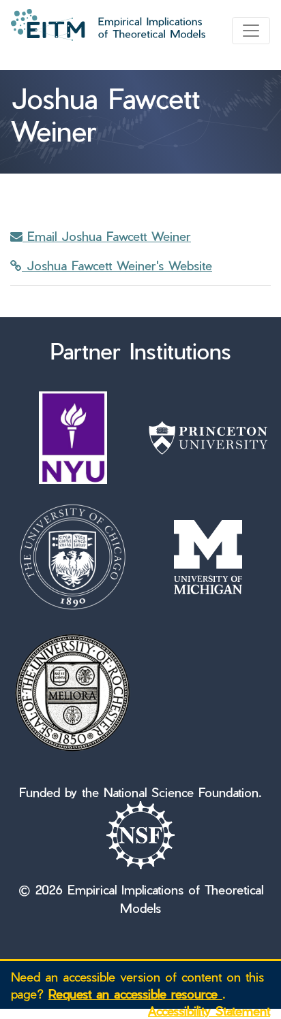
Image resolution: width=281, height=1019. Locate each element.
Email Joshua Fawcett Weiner (107, 236)
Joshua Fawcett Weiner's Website (117, 265)
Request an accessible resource (135, 993)
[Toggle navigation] (251, 30)
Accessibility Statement (209, 1010)
